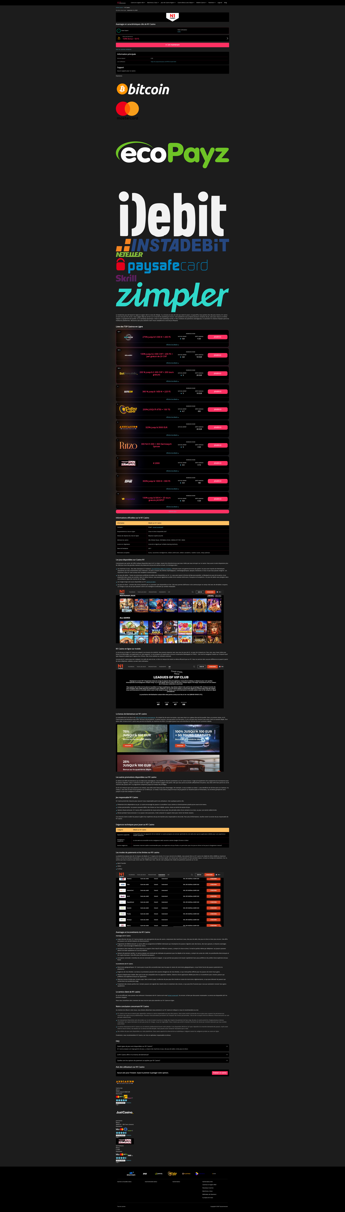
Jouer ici (217, 337)
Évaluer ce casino (219, 1073)
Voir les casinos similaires (123, 49)
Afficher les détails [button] (171, 344)
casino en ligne (150, 582)
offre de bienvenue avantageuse (145, 717)
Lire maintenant (173, 45)
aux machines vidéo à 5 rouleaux (161, 568)
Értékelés (128, 1102)
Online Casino (119, 7)
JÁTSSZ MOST (121, 1102)
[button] (172, 511)
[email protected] (158, 527)
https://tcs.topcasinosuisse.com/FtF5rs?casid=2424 (163, 61)
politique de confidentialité (73, 1201)
